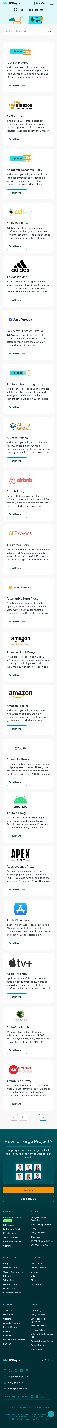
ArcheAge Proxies (19, 1027)
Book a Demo (41, 3)
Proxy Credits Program (14, 1339)
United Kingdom (38, 1268)
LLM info (7, 1344)
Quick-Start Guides (13, 1272)
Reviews (7, 1331)
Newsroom (8, 1314)
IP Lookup (35, 1237)
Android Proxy (16, 813)
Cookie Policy (37, 1345)
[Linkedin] (21, 1370)
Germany (35, 1272)
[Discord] (5, 1370)
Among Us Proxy (18, 759)
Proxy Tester (37, 1228)
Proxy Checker (38, 1233)
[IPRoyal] (12, 3)
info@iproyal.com (16, 1382)
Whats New (8, 1280)
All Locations (37, 1284)
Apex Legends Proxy (20, 866)
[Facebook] (16, 1370)
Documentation (11, 1268)
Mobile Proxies (10, 1233)
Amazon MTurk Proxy (21, 652)
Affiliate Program (11, 1323)
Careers (7, 1319)
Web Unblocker (10, 1237)
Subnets (7, 1246)
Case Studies (9, 1335)
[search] (49, 31)
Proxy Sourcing (38, 1314)
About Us (7, 1310)
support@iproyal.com (18, 1376)
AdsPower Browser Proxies (25, 330)
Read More (15, 85)
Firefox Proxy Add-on (41, 1224)
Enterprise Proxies (12, 1241)
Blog (5, 1263)
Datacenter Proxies (12, 1229)
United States (37, 1263)
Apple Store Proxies (20, 920)
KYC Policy (36, 1310)
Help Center (9, 1288)
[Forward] (43, 1117)
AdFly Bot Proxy (18, 223)
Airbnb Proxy (15, 491)
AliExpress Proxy (18, 545)
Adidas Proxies (17, 277)
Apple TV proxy (17, 973)
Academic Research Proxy (24, 169)
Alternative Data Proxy (22, 598)
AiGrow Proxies (17, 437)
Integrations (9, 1276)
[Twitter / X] (10, 1370)
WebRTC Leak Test (40, 1245)
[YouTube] (27, 1370)
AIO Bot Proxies (17, 62)
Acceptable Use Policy (42, 1341)
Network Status (11, 1284)
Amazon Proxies (17, 705)
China (33, 1280)
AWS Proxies (15, 116)
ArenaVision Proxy (19, 1081)
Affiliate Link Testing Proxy (25, 384)
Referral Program (11, 1327)
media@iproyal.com (18, 1388)
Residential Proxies (12, 1217)
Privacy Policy (38, 1330)
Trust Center (37, 1349)
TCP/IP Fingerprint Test (42, 1241)
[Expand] (51, 1414)
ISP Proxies (8, 1225)
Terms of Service (39, 1326)
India (33, 1276)
